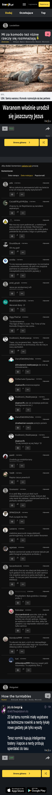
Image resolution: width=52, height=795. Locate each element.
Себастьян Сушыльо (25, 379)
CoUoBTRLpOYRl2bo (18, 201)
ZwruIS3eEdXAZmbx (24, 359)
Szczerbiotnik (15, 566)
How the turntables (16, 696)
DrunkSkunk (14, 243)
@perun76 (20, 385)
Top (43, 12)
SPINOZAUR (14, 512)
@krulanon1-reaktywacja (26, 365)
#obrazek (14, 700)
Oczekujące (26, 12)
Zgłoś (48, 136)
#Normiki (38, 700)
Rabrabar (19, 610)
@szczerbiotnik (22, 614)
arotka (12, 260)
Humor (4, 700)
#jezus (22, 42)
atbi (11, 183)
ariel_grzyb (14, 283)
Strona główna (20, 142)
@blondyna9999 (22, 663)
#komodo (45, 42)
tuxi (17, 659)
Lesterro (13, 529)
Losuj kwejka (44, 142)
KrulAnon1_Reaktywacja (20, 338)
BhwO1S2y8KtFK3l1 (17, 301)
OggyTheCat (15, 317)
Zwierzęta (5, 42)
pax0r (11, 455)
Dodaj (8, 12)
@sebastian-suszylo (24, 423)
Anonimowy (20, 591)
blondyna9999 (15, 638)
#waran (38, 42)
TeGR (11, 473)
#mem (21, 700)
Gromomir (13, 489)
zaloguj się (26, 166)
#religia (16, 42)
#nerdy (31, 700)
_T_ (11, 220)
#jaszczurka (30, 42)
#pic (26, 700)
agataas (13, 547)
